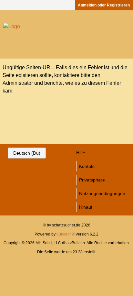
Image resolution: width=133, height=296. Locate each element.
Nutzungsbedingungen (102, 193)
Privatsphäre (92, 179)
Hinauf (85, 207)
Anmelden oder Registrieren (104, 5)
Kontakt (87, 166)
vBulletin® (65, 234)
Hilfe (80, 152)
